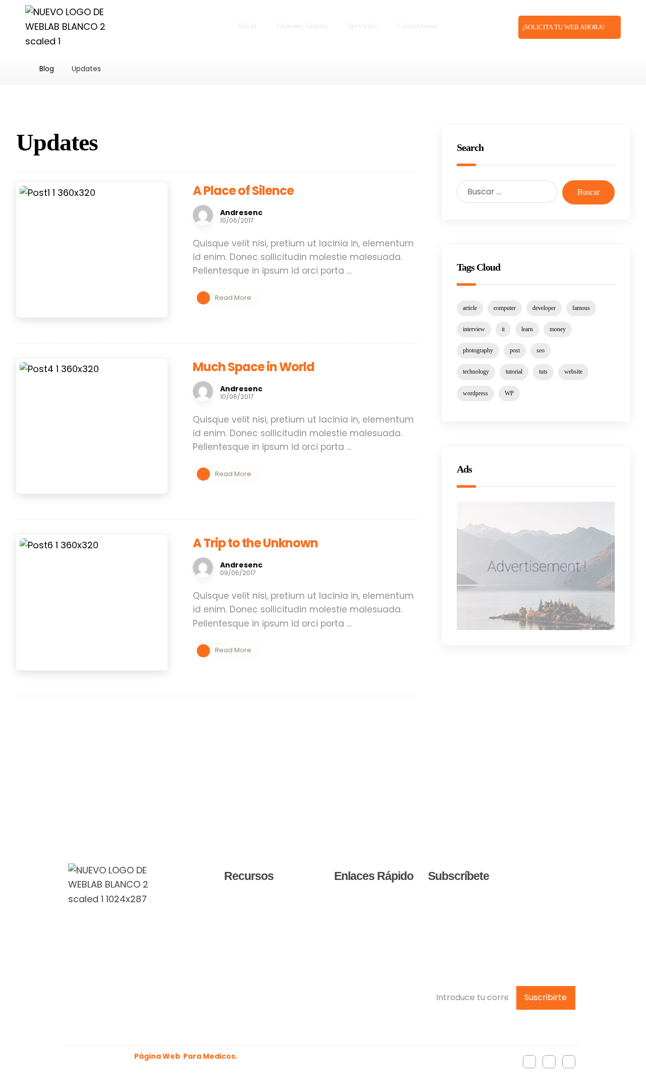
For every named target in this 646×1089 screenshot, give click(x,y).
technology (476, 371)
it (503, 329)
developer (544, 308)
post (515, 350)
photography (478, 350)
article (470, 308)
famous (581, 308)
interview (474, 329)
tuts (543, 371)
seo (540, 350)
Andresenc (241, 213)
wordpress (475, 393)
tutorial (514, 371)
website (573, 371)
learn (527, 329)
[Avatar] (203, 215)
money (558, 329)
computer (505, 308)
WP (509, 393)
